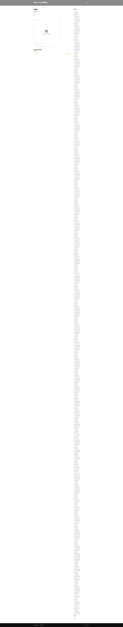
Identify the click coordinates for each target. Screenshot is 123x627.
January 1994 (76, 474)
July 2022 (76, 68)
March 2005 (76, 358)
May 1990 (76, 513)
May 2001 (76, 408)
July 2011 (76, 249)
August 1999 (76, 427)
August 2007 (76, 316)
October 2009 (76, 279)
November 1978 (77, 608)
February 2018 (76, 139)
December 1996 (77, 450)
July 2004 (76, 369)
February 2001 (76, 409)
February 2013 (76, 223)
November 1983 (77, 589)
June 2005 (76, 353)
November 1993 (77, 477)
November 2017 (77, 144)
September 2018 (77, 129)
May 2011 (76, 251)
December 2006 (77, 328)
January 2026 (76, 17)
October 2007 (76, 313)
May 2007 (76, 320)
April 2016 (76, 168)
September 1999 (77, 425)
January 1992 (76, 500)
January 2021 (76, 91)
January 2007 (76, 326)
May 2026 (76, 13)
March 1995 (76, 464)
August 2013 (76, 214)
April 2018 (76, 137)
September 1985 (77, 570)
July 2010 (76, 266)
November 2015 (77, 175)
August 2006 (76, 333)
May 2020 (76, 102)
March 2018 (76, 138)
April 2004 (76, 374)
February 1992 (76, 498)
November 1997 (77, 441)
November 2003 (77, 381)
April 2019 (76, 121)
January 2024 (76, 43)
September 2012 (77, 228)
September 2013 (77, 213)
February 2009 (76, 290)
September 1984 (77, 579)
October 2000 (76, 414)
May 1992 (76, 497)
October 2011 (76, 244)
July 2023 (76, 52)
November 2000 (77, 412)
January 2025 (76, 27)
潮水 (34, 15)
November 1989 (77, 520)
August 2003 (76, 382)
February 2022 (76, 75)
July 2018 (76, 132)
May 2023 (76, 55)
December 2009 (77, 276)
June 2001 (76, 407)
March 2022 (76, 73)
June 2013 (76, 217)
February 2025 (76, 26)
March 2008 (76, 306)
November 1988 (77, 534)
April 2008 (76, 305)
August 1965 (76, 611)
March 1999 (76, 432)
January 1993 (76, 487)
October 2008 (76, 296)
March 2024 (76, 40)
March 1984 (76, 586)
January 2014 (76, 207)
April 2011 (76, 253)
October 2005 (76, 348)
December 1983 (77, 588)
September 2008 (77, 297)
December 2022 (77, 62)
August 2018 (76, 131)
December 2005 (77, 345)
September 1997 (77, 444)
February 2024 (76, 42)
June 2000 (76, 418)
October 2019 (76, 112)
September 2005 (77, 349)
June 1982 (76, 595)
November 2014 (77, 193)
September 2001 (77, 405)
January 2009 (76, 292)
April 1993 (76, 483)
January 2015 (76, 190)
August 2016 (76, 162)
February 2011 (76, 256)
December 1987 (77, 547)
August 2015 (76, 180)
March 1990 (76, 516)
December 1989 (77, 519)
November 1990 (77, 509)
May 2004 (76, 372)
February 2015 (76, 188)
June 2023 (76, 53)
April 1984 (76, 585)
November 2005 (77, 346)
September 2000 (77, 415)
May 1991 (76, 503)
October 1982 (76, 593)
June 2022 (76, 69)
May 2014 (76, 201)
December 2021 (77, 78)
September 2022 (77, 66)
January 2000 (76, 422)
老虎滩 (35, 51)
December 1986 (77, 555)
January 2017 (76, 155)
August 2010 (76, 264)
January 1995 (76, 465)
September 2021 (77, 82)
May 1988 (76, 543)
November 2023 (77, 46)
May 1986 (76, 563)
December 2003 (77, 379)
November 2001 (77, 402)
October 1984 (76, 577)
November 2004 (77, 363)
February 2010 (76, 273)
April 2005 (76, 356)
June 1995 (76, 460)
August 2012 (76, 230)
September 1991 (77, 501)
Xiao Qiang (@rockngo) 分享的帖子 (40, 46)
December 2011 (77, 241)
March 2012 (76, 237)
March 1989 (76, 530)
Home (87, 2)
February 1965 (76, 612)
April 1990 (76, 514)
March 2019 (76, 122)
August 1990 (76, 510)
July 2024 (76, 35)
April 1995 (76, 463)
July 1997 (76, 445)
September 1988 (77, 537)
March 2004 (76, 375)
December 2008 (77, 293)
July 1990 (76, 511)
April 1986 (76, 565)
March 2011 (76, 254)
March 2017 (76, 152)
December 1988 (77, 533)
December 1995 (77, 458)
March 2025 (76, 24)
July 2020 (76, 99)
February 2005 (76, 359)
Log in (75, 618)
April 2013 (76, 220)
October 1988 (76, 536)
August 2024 (76, 33)
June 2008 (76, 302)
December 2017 (77, 142)
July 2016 (76, 164)
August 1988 (76, 539)
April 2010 (76, 270)
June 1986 (76, 562)
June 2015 (76, 182)
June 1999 (76, 430)
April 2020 (76, 103)
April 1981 (76, 599)
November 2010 (77, 260)
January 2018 (76, 141)
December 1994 (77, 467)
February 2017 (76, 154)
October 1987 (76, 550)
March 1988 (76, 544)
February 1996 (76, 457)
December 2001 (77, 401)
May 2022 (76, 70)
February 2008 (76, 307)
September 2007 (77, 315)
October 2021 (76, 80)
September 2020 (77, 96)
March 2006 (76, 340)
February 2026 (76, 16)
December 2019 (77, 109)
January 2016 (76, 172)
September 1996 (77, 451)
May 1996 (76, 454)
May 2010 (76, 269)
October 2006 (76, 330)
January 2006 (76, 343)
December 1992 (77, 488)
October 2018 (76, 128)
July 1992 (76, 494)
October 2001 (76, 404)
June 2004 (76, 371)
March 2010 (76, 272)
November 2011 (77, 243)
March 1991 (76, 506)
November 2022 (77, 63)
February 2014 (76, 205)
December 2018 (77, 125)
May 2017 (76, 149)
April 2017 (76, 151)
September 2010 (77, 263)
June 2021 (76, 85)
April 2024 (76, 39)
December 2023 (77, 45)
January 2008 (76, 309)
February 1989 (76, 532)
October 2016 (76, 159)
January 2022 (76, 76)
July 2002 (76, 394)
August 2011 (76, 247)
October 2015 (76, 177)
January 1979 (76, 606)
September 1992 (77, 491)
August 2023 (76, 50)
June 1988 (76, 542)
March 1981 (76, 600)
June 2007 (76, 319)
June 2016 (76, 165)
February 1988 (76, 546)
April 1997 (76, 448)
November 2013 (77, 210)
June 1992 (76, 496)
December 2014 (77, 191)
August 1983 (76, 592)
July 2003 (76, 384)
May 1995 (76, 461)
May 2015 (76, 184)
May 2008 (76, 303)
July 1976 (76, 609)
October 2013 (76, 211)
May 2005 (76, 355)
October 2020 (76, 95)
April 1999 (76, 431)
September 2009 (77, 280)
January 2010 (76, 274)
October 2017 (76, 145)
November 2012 (77, 226)
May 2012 (76, 234)
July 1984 (76, 582)
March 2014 (76, 204)
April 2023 (76, 56)
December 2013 (77, 208)
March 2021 (76, 88)
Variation (35, 53)
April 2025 (76, 23)
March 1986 (76, 566)
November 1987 (77, 549)
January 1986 (76, 567)
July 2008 (76, 300)
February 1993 (76, 486)
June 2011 (76, 250)
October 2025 (76, 20)
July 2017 (76, 147)
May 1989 (76, 527)
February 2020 (76, 106)
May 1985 (76, 572)
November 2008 (77, 295)
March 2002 (76, 399)
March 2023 (76, 58)
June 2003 (76, 385)
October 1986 (76, 557)
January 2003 (76, 388)
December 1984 (77, 576)
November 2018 (77, 126)
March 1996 (76, 455)
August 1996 (76, 453)
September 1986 (77, 559)
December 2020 (77, 92)
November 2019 (77, 111)
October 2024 (76, 32)
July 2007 (76, 318)
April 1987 (76, 552)
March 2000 (76, 421)
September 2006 (77, 332)
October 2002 (76, 391)
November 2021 (77, 79)
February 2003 (76, 386)
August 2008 (76, 299)
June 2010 (76, 267)
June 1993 (76, 481)
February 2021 (76, 89)
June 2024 (76, 36)
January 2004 (76, 378)
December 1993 (77, 476)
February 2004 (76, 376)
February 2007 (76, 325)
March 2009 (76, 289)
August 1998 (76, 437)
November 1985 (77, 569)
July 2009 (76, 283)
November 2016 (77, 158)
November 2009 (77, 277)
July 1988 (76, 540)
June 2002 (76, 395)
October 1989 (76, 521)
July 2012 (76, 231)
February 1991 (76, 507)
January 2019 (76, 124)
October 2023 (76, 47)
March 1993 (76, 484)
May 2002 (76, 397)
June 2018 (76, 134)
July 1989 (76, 524)
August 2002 (76, 392)
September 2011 (77, 246)
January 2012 (76, 240)
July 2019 (76, 116)
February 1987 (76, 553)
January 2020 (76, 108)
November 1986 (77, 556)
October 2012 (76, 227)
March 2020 (76, 105)
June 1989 (76, 526)
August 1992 (76, 493)
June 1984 (76, 583)
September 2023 (77, 49)
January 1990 (76, 517)
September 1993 (77, 478)
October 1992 (76, 490)
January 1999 (76, 435)
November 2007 (77, 312)
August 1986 (76, 560)
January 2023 (76, 60)
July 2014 (76, 198)
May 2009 (76, 286)
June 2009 (76, 284)
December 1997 (77, 440)
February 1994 (76, 473)
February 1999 (76, 434)
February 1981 (76, 602)
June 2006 (76, 336)
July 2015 (76, 181)
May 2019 (76, 119)
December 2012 (77, 224)
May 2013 (76, 218)
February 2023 (76, 59)
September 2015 (77, 178)
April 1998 (76, 438)
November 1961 (77, 613)
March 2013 (76, 221)
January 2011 (76, 257)
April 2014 (76, 203)
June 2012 (76, 233)
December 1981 (77, 596)
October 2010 (76, 261)
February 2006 (76, 342)
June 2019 (76, 118)
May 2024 (76, 37)
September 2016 (77, 161)
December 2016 (77, 157)
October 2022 (76, 65)
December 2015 (77, 174)
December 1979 (77, 603)
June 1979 (76, 605)
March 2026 (76, 14)
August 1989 (76, 523)
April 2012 (76, 236)
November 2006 (77, 329)
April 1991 (76, 504)
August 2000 (76, 417)
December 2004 (77, 362)
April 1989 (76, 529)
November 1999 (77, 424)
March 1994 (76, 471)
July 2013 (76, 216)
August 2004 (76, 368)
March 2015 (76, 187)
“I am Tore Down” (67, 53)
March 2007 (76, 323)
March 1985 (76, 573)
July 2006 (76, 335)
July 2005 (76, 352)
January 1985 (76, 575)
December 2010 (77, 259)
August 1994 (76, 470)
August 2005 (76, 351)
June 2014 (76, 200)
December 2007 (77, 310)
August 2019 (76, 115)
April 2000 (76, 419)
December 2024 (77, 29)
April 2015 (76, 185)
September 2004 (77, 366)
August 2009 (76, 282)
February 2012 (76, 239)
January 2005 (76, 361)
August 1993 (76, 480)
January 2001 (76, 411)
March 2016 (76, 170)
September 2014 (77, 195)
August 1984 (76, 580)
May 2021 (76, 86)
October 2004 (76, 365)
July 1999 (76, 428)
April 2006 (76, 339)
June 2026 (76, 12)
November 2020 (77, 93)
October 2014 (76, 194)
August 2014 (76, 197)
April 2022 (76, 72)
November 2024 (77, 30)
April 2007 (76, 322)
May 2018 (76, 135)
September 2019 (77, 114)
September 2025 (77, 22)
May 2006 (76, 338)
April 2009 (76, 287)
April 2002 (76, 398)
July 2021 (76, 83)
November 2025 (77, 19)
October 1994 (76, 468)
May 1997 (76, 447)
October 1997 (76, 442)
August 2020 (76, 98)
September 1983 (77, 590)
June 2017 (76, 148)
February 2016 (76, 171)
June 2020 (76, 101)
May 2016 (76, 167)
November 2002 (77, 389)
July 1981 (76, 598)
